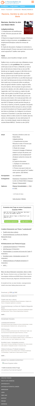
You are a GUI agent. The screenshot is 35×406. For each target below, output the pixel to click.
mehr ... (5, 239)
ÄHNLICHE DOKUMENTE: (9, 296)
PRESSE (3, 401)
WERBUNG (4, 404)
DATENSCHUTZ (5, 383)
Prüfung (30, 181)
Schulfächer (4, 6)
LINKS (2, 392)
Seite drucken (17, 199)
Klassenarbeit (22, 183)
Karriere (22, 6)
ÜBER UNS (4, 395)
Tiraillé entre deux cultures (10, 232)
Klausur (15, 183)
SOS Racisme (7, 249)
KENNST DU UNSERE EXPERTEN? (12, 360)
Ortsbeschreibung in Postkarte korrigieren (15, 260)
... (3, 314)
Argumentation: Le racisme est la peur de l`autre (17, 251)
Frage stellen (14, 6)
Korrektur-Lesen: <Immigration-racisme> (14, 256)
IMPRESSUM (4, 389)
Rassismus (16, 178)
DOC (15, 188)
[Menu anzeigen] (31, 1)
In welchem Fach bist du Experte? (12, 370)
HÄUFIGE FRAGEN (6, 378)
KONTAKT (4, 398)
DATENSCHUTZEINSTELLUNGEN (10, 386)
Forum (23, 243)
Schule (3, 9)
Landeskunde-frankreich (10, 246)
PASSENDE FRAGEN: (8, 319)
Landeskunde (17, 9)
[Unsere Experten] (9, 363)
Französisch (9, 9)
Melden (24, 199)
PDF (30, 186)
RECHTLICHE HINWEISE (7, 381)
